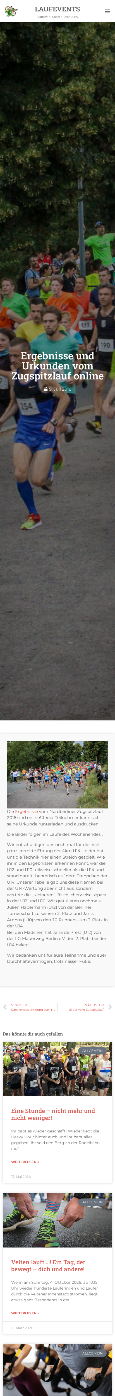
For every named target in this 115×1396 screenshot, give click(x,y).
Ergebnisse (26, 811)
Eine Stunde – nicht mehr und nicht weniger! (53, 1114)
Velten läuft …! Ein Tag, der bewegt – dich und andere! (48, 1265)
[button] (107, 11)
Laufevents (57, 8)
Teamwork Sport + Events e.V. (57, 17)
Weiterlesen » (25, 1162)
